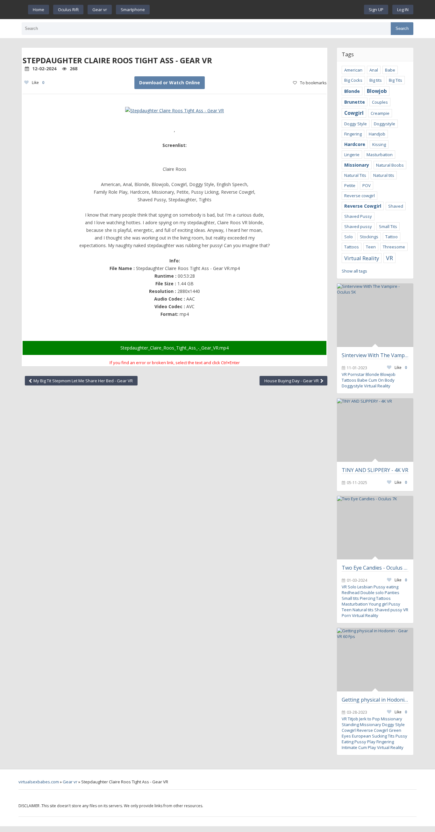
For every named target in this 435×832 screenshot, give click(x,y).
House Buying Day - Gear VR (292, 381)
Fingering (353, 134)
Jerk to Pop (369, 719)
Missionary (356, 165)
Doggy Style (355, 124)
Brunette (354, 102)
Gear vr (99, 9)
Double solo (372, 592)
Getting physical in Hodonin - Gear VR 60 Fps (375, 699)
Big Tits (395, 80)
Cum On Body (381, 380)
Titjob (353, 719)
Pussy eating (386, 587)
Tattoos (351, 247)
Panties (392, 592)
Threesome (394, 247)
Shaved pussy (358, 226)
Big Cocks (353, 80)
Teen (371, 247)
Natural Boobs (390, 165)
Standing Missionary (361, 724)
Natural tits (383, 175)
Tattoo (391, 236)
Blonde (352, 91)
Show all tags (354, 271)
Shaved (395, 206)
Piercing (367, 598)
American (353, 70)
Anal (373, 70)
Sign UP (376, 9)
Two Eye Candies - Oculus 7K (375, 567)
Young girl (378, 604)
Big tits (375, 80)
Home (38, 9)
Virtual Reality (361, 258)
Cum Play (367, 747)
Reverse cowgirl (359, 195)
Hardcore (354, 144)
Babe (390, 70)
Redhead (351, 592)
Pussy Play (364, 742)
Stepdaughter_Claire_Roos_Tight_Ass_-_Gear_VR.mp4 (174, 348)
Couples (380, 102)
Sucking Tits (383, 736)
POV (366, 185)
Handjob (377, 134)
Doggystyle (384, 124)
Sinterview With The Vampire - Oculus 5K (375, 355)
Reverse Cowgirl (362, 206)
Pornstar (356, 374)
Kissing (379, 144)
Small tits (350, 598)
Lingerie (352, 154)
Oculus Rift (68, 9)
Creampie (380, 113)
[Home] (257, 9)
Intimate (349, 747)
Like (38, 82)
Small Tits (388, 226)
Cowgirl (354, 112)
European (361, 736)
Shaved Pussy (358, 216)
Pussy (394, 604)
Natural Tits (355, 175)
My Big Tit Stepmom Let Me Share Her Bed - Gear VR (82, 381)
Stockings (369, 236)
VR (389, 258)
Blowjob (377, 90)
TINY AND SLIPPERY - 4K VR (375, 470)
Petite (349, 185)
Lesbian (365, 587)
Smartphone (133, 9)
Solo (348, 236)
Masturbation (380, 154)
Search (402, 28)
